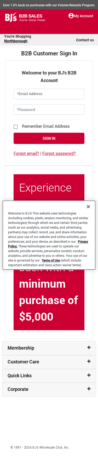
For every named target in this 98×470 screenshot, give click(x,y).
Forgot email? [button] (26, 153)
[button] (71, 16)
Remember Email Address (46, 126)
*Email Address (29, 94)
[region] (48, 235)
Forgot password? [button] (59, 153)
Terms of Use (51, 260)
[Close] (88, 206)
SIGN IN (49, 138)
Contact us (85, 40)
